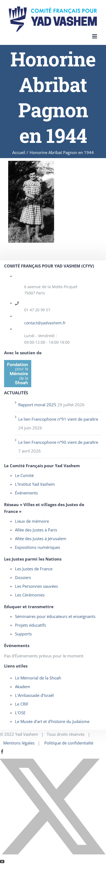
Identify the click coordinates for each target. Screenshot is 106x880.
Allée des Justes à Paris (36, 530)
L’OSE (20, 712)
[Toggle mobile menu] (95, 36)
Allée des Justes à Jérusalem (40, 538)
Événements (26, 493)
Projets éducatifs (30, 625)
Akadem (22, 686)
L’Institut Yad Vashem (35, 484)
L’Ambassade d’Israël (34, 695)
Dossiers (23, 577)
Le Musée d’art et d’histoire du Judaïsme (52, 721)
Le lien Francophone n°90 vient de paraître (58, 442)
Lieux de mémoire (32, 521)
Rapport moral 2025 (37, 404)
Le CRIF (22, 704)
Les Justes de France (33, 568)
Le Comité (24, 475)
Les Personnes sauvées (36, 586)
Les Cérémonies (30, 595)
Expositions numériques (37, 547)
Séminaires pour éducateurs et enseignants (55, 616)
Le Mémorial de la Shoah (38, 678)
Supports (23, 633)
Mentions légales (19, 743)
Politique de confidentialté (68, 743)
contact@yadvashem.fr (45, 322)
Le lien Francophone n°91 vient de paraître (58, 419)
